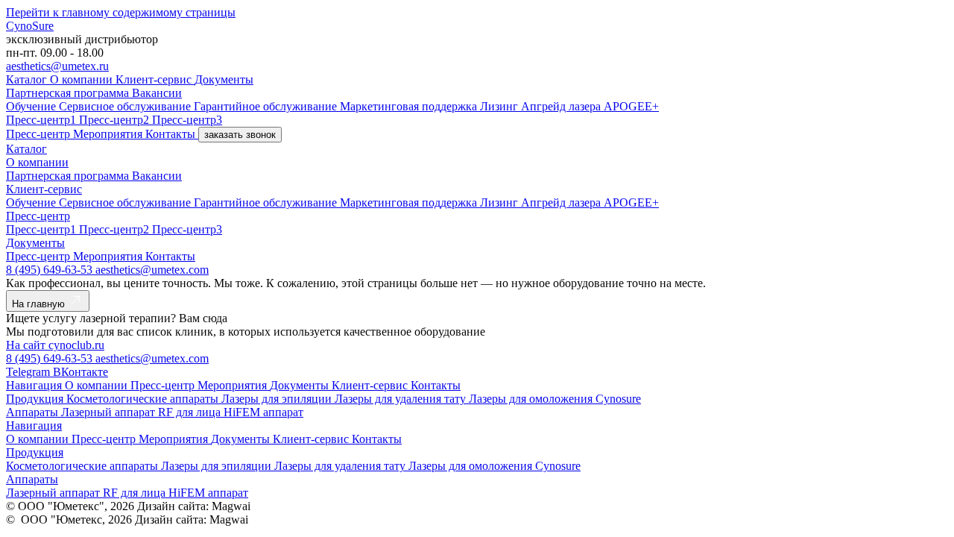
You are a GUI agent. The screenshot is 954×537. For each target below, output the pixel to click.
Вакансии (157, 93)
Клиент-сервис (155, 79)
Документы (224, 79)
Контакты (171, 134)
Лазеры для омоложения (532, 398)
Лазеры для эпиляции (278, 398)
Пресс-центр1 (42, 119)
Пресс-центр (39, 134)
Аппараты (33, 412)
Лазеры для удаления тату (402, 398)
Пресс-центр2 (115, 119)
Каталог (28, 79)
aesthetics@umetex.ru (57, 66)
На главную (40, 304)
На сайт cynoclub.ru (55, 345)
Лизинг (500, 106)
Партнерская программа (69, 93)
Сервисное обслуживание (126, 106)
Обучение (32, 106)
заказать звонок (240, 134)
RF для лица (191, 412)
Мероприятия (109, 134)
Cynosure (618, 398)
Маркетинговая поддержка (410, 106)
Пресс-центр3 (187, 119)
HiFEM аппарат (263, 412)
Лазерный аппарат (109, 412)
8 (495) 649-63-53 (50, 269)
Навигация (35, 385)
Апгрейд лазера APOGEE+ (590, 106)
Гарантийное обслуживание (267, 106)
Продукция (36, 398)
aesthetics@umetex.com (152, 269)
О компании (83, 79)
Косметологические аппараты (143, 398)
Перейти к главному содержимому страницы (121, 12)
